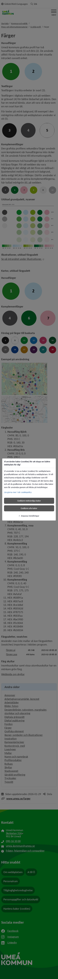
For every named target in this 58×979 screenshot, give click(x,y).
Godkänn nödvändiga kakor (29, 500)
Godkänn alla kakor (29, 508)
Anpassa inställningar (30, 516)
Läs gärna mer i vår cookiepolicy (18, 492)
